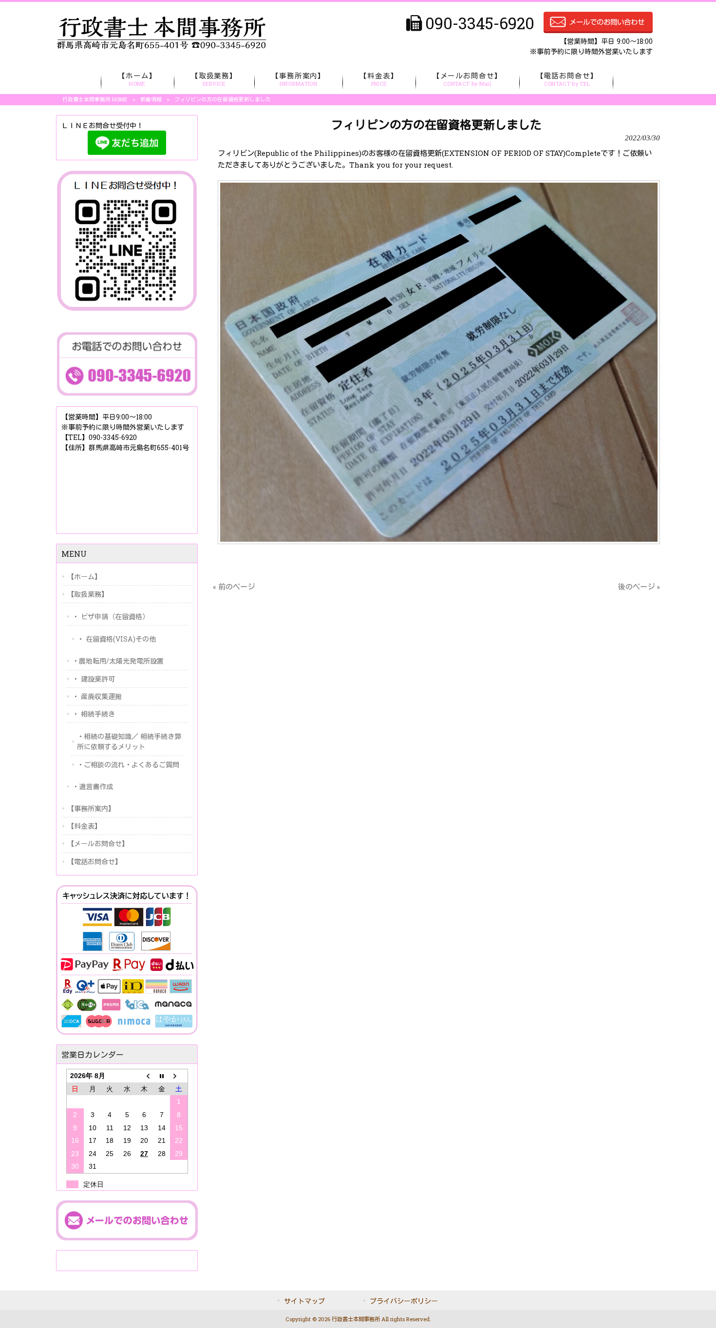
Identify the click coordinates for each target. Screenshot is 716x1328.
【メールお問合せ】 (98, 843)
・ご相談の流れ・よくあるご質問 (128, 764)
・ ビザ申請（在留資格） (110, 616)
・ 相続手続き (93, 714)
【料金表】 (84, 826)
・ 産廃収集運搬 (97, 696)
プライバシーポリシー (404, 1301)
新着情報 (151, 99)
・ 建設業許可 (93, 678)
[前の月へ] (143, 1075)
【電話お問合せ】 (94, 861)
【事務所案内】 (91, 808)
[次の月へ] (178, 1075)
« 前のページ (234, 586)
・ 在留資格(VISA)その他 (116, 639)
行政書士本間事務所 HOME (95, 99)
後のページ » (639, 586)
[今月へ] (161, 1075)
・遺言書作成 (92, 786)
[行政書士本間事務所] (161, 47)
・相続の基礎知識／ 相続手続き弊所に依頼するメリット (129, 741)
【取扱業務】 (87, 594)
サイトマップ (304, 1301)
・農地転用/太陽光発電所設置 (118, 660)
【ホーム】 (84, 576)
